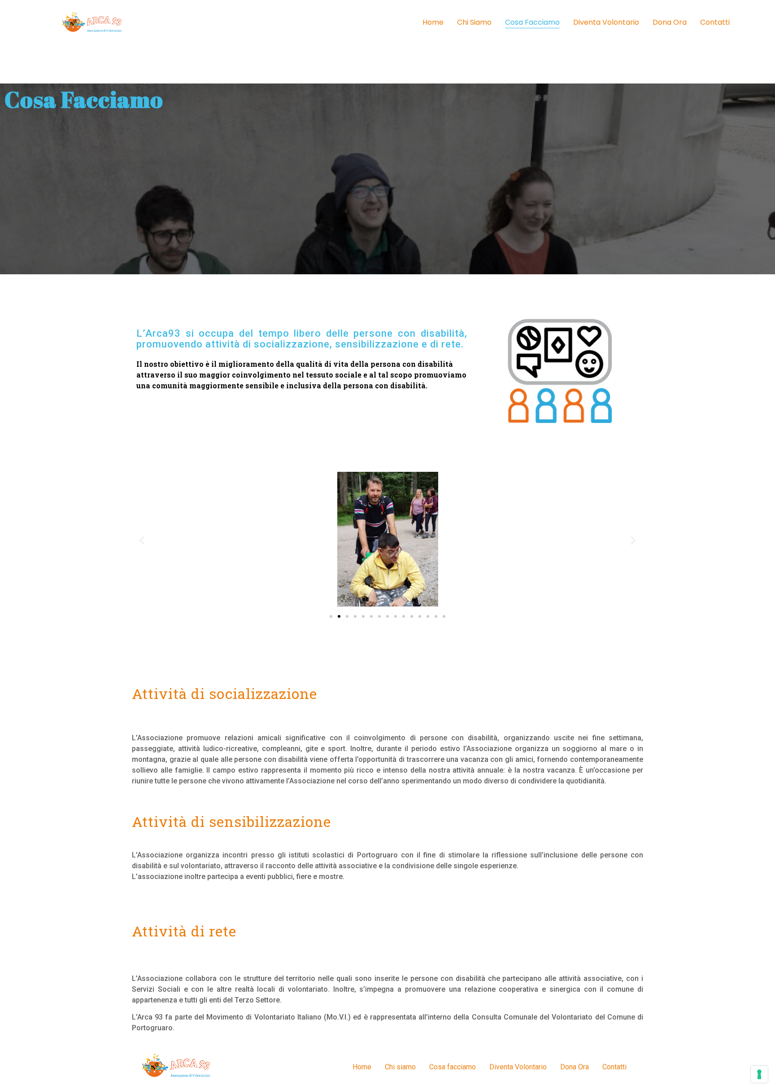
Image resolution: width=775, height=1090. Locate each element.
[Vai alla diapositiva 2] (339, 616)
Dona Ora (670, 22)
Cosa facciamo (532, 22)
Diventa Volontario (606, 22)
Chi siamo (474, 22)
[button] (142, 540)
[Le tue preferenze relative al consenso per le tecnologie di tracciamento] (759, 1074)
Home (433, 22)
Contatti (715, 22)
